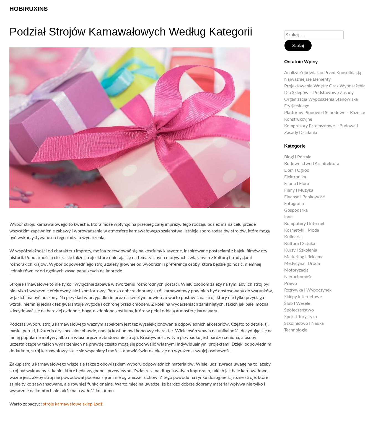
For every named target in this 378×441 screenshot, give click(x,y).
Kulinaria (293, 237)
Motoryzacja (296, 270)
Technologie (295, 330)
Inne (288, 217)
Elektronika (295, 177)
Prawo (290, 283)
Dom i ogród (296, 170)
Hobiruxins (28, 8)
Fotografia (294, 203)
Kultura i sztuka (299, 243)
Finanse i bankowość (304, 197)
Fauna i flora (296, 183)
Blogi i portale (297, 157)
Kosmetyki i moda (301, 230)
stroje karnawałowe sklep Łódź (72, 404)
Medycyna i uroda (302, 263)
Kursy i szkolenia (300, 250)
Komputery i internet (304, 223)
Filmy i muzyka (298, 190)
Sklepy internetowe (303, 297)
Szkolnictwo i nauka (304, 323)
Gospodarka (296, 210)
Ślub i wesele (297, 303)
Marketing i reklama (303, 257)
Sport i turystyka (300, 317)
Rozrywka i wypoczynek (308, 290)
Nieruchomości (299, 277)
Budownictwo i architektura (311, 163)
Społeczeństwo (299, 310)
